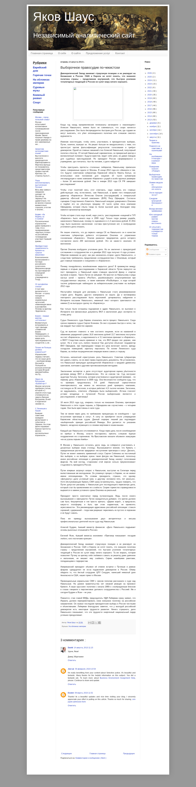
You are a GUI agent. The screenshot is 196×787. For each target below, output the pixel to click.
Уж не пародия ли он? (155, 194)
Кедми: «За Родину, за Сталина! (40, 216)
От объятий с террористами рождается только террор (156, 231)
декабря (153, 123)
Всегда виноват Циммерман (156, 210)
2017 (149, 105)
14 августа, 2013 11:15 (83, 648)
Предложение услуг (98, 53)
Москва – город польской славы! (42, 118)
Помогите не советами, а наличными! (155, 148)
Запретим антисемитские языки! (41, 151)
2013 (149, 120)
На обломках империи (77, 626)
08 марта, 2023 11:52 (84, 693)
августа (153, 137)
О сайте (76, 53)
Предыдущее (129, 754)
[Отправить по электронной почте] (89, 622)
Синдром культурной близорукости (155, 201)
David (70, 648)
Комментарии (154, 254)
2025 (149, 77)
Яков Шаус (63, 16)
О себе (62, 53)
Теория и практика (154, 141)
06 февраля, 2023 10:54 (85, 669)
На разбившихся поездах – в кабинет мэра (155, 158)
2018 (149, 102)
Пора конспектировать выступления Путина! (42, 184)
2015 (149, 112)
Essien (71, 693)
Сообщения (153, 250)
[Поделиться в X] (96, 622)
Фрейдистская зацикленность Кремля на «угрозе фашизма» (41, 250)
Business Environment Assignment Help (117, 678)
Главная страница (42, 53)
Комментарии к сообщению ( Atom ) (90, 758)
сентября (154, 134)
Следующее (66, 754)
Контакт (120, 53)
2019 (149, 98)
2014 (149, 116)
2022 (149, 87)
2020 (149, 95)
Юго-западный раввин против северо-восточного (155, 219)
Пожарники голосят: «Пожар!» (154, 169)
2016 (149, 109)
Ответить (72, 660)
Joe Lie (71, 669)
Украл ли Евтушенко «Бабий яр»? (41, 381)
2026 (149, 73)
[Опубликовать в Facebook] (99, 622)
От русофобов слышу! (41, 285)
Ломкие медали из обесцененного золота (156, 186)
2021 (149, 91)
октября (153, 130)
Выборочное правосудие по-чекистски (156, 177)
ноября (153, 126)
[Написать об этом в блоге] (92, 622)
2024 (149, 80)
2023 (149, 84)
